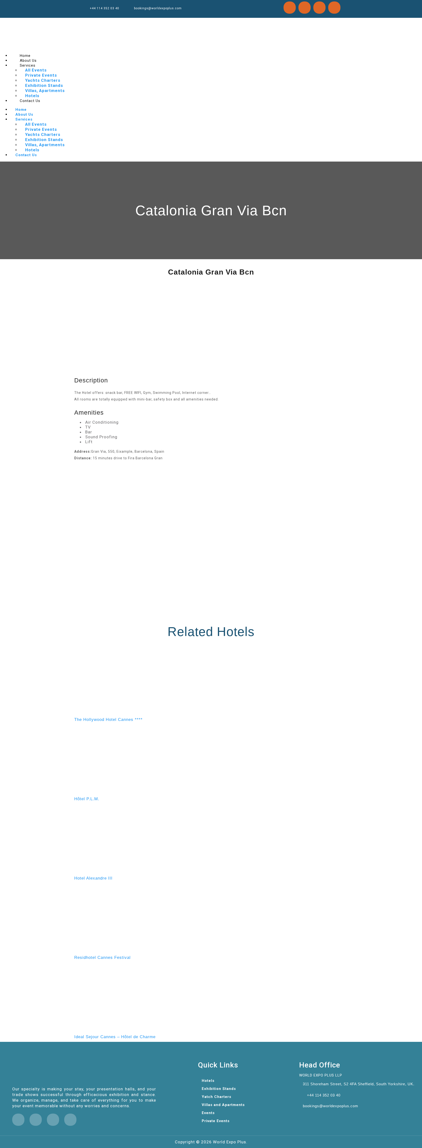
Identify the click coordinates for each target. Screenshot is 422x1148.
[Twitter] (290, 7)
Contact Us (30, 101)
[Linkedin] (304, 7)
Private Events (41, 75)
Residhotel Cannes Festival (102, 957)
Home (21, 109)
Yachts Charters (42, 80)
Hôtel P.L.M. (86, 799)
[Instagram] (319, 7)
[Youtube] (334, 7)
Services (27, 65)
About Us (24, 114)
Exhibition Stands (44, 85)
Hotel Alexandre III (93, 878)
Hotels (32, 149)
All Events (36, 70)
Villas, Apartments (45, 90)
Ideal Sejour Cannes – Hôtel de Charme (115, 1037)
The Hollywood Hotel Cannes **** (108, 719)
